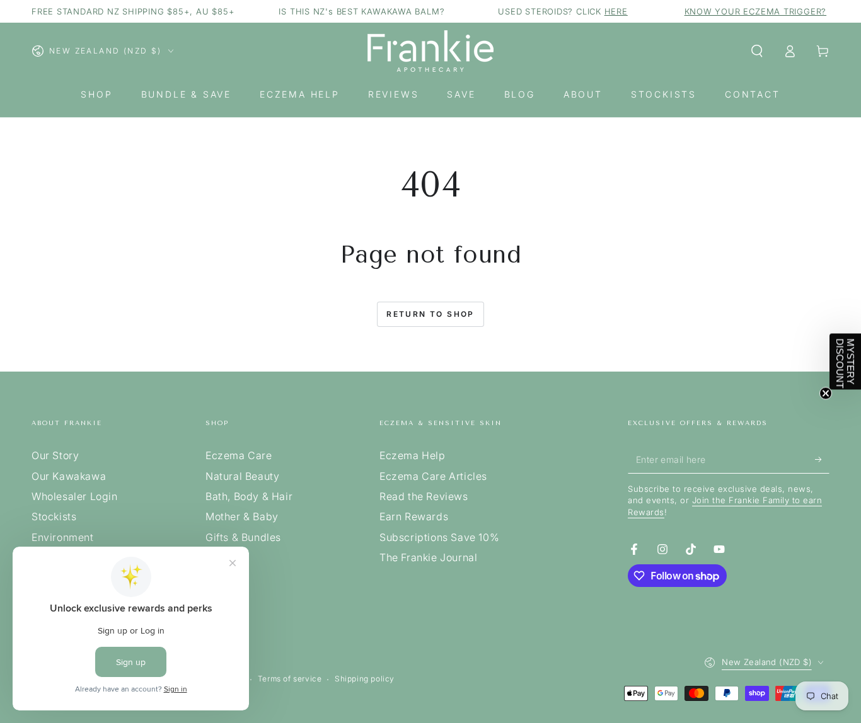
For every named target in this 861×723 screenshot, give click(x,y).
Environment (63, 537)
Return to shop (430, 314)
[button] (845, 362)
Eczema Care (238, 455)
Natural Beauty (242, 476)
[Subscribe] (822, 459)
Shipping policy (365, 678)
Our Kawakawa (69, 476)
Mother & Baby (242, 516)
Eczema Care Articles (433, 476)
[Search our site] (757, 51)
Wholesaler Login (75, 496)
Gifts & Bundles (243, 537)
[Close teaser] (825, 393)
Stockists (54, 516)
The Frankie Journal (428, 557)
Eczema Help (412, 455)
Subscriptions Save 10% (439, 537)
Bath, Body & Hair (248, 496)
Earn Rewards (413, 516)
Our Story (55, 455)
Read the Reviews (423, 496)
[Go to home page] (430, 51)
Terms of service (290, 678)
